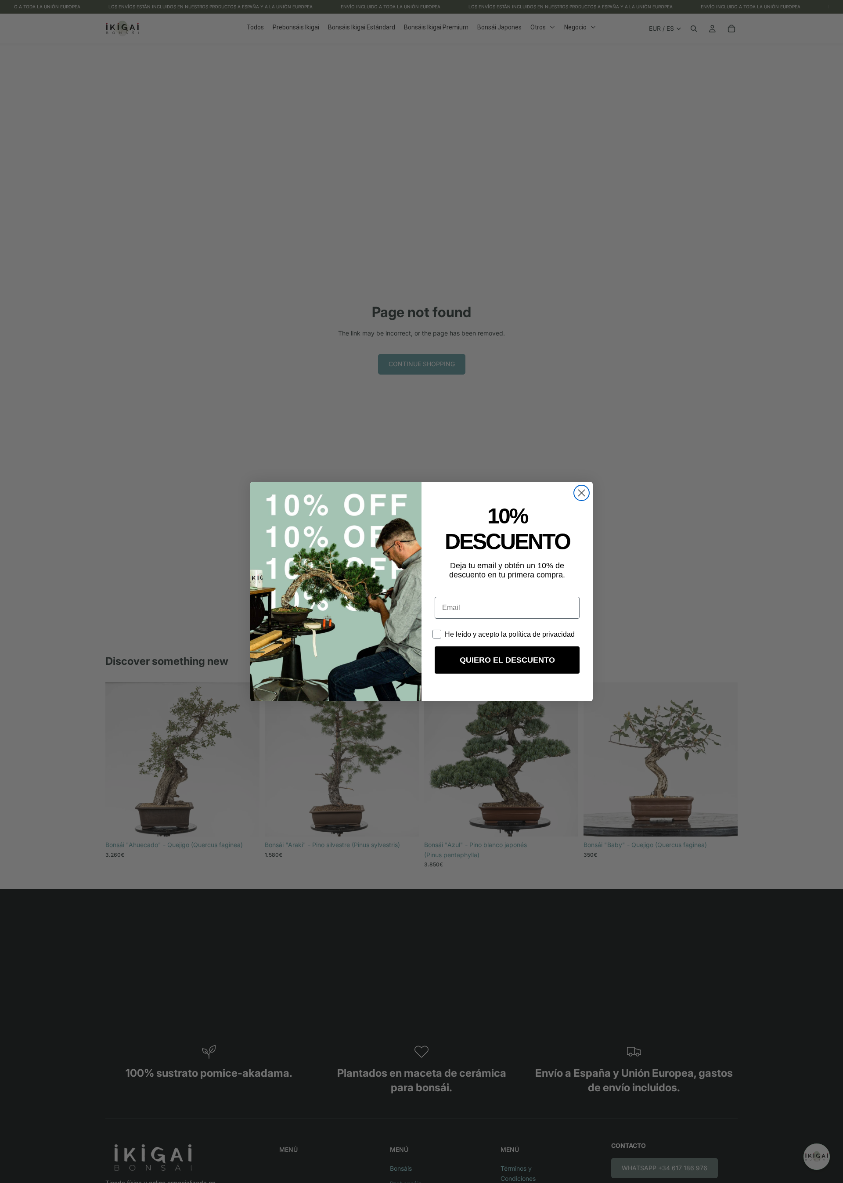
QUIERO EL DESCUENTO (507, 660)
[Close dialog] (581, 493)
